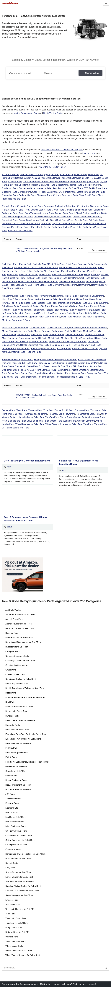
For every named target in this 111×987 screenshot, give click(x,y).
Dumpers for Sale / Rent (94, 223)
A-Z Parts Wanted (10, 174)
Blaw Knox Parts (47, 185)
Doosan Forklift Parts (61, 217)
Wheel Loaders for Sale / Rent (29, 424)
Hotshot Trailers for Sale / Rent (48, 299)
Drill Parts (93, 220)
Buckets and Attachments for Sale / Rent (38, 188)
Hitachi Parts (70, 296)
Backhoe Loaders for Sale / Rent (38, 181)
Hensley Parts (31, 296)
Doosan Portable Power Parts (87, 217)
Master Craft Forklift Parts (70, 331)
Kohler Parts (38, 310)
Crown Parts (58, 210)
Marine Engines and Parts (26, 113)
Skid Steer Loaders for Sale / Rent (55, 366)
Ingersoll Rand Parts (47, 303)
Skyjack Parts (95, 366)
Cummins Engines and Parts (78, 210)
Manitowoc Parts (37, 328)
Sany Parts (37, 363)
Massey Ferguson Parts (45, 331)
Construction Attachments (89, 206)
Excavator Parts (85, 264)
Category (48, 73)
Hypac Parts (82, 299)
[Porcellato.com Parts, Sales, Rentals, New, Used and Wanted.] (10, 3)
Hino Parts (58, 296)
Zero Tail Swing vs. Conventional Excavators (27, 461)
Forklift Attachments (28, 274)
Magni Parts (98, 317)
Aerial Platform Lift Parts (31, 174)
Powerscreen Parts (11, 359)
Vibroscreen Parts (96, 417)
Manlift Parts (24, 320)
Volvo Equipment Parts (38, 421)
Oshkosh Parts (9, 348)
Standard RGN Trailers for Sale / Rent (60, 370)
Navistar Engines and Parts (15, 341)
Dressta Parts (80, 220)
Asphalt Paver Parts (56, 178)
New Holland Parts (38, 341)
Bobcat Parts (62, 185)
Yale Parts (88, 424)
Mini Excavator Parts (94, 334)
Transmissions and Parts (35, 414)
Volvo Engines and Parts (14, 421)
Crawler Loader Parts (40, 210)
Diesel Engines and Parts (20, 217)
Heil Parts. (19, 288)
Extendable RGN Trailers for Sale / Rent (78, 267)
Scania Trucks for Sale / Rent (71, 363)
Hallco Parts (71, 285)
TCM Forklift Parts (27, 377)
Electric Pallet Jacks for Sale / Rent (36, 264)
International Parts (66, 303)
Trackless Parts (82, 410)
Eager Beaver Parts (26, 227)
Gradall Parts (8, 285)
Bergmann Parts (91, 181)
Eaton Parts (82, 227)
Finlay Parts (60, 271)
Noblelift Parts (55, 341)
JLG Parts (103, 303)
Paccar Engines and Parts (43, 348)
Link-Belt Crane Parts (95, 313)
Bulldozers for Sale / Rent (70, 188)
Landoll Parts (37, 313)
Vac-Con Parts (52, 417)
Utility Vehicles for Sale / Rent (30, 417)
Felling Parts (33, 271)
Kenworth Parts (97, 306)
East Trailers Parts (66, 227)
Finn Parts (72, 271)
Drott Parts (46, 223)
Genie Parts (64, 281)
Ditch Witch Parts (42, 217)
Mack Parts (66, 317)
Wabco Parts (56, 421)
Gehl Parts (73, 278)
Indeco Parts (30, 303)
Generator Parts (9, 281)
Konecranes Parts (83, 310)
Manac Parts (8, 328)
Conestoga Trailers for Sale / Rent (60, 206)
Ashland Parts (38, 178)
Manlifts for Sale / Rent (57, 328)
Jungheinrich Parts (29, 306)
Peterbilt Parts (18, 352)
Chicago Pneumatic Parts (65, 195)
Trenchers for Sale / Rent (88, 414)
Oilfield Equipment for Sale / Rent (60, 345)
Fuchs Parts (47, 278)
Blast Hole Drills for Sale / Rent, (23, 185)
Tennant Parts (8, 410)
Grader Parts (46, 285)
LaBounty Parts (9, 313)
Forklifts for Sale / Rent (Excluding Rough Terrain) (76, 274)
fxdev (9, 467)
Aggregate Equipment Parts (57, 174)
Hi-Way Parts (46, 296)
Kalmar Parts (57, 306)
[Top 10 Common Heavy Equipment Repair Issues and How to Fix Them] (26, 512)
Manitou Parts (21, 328)
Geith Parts (84, 278)
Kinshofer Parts (9, 310)
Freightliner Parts (16, 278)
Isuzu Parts (81, 303)
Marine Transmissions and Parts (17, 331)
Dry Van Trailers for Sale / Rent (67, 223)
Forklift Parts (45, 274)
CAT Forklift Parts (66, 192)
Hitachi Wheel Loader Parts (91, 296)
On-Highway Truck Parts (89, 345)
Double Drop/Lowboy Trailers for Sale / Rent (40, 220)
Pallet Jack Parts (10, 264)
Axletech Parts (15, 181)
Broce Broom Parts (92, 185)
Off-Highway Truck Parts (74, 341)
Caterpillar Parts (10, 195)
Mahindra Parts (9, 320)
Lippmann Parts (36, 317)
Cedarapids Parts (27, 195)
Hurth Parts (69, 299)
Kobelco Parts (24, 310)
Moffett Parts (54, 338)
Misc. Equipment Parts (13, 338)
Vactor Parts (66, 417)
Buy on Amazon (98, 250)
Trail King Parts (15, 414)
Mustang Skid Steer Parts (73, 338)
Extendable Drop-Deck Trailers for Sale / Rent (36, 267)
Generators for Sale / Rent (30, 281)
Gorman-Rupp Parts (95, 281)
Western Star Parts (86, 421)
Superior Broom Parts (45, 373)
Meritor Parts (23, 334)
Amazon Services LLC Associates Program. (62, 150)
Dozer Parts (67, 220)
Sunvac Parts (27, 373)
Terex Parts (21, 410)
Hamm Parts (84, 285)
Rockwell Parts (9, 363)
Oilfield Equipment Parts (31, 345)
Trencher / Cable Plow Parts (61, 414)
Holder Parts (27, 299)
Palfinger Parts (64, 348)
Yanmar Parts (100, 424)
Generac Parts (98, 278)
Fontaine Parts (85, 271)
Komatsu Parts (67, 310)
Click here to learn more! (84, 984)
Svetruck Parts (63, 373)
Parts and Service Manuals (85, 348)
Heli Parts (19, 296)
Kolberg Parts (52, 310)
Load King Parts (52, 317)
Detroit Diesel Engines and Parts (84, 213)
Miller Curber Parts (75, 334)
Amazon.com (88, 153)
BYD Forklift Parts (92, 188)
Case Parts (52, 192)
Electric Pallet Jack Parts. (20, 230)
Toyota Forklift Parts (64, 410)
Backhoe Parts (62, 181)
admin (64, 470)
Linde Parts (78, 313)
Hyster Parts (95, 299)
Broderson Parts (10, 188)
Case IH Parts (39, 192)
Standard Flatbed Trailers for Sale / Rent (21, 370)
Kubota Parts (99, 310)
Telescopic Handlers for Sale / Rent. (73, 377)
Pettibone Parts (33, 352)
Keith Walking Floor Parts (77, 306)
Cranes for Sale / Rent (18, 210)
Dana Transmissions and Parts (39, 213)
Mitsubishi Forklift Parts (36, 338)
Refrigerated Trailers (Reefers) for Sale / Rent (55, 359)
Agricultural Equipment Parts (85, 174)
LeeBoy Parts (50, 313)
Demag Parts (61, 213)
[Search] (106, 968)
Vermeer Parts (80, 417)
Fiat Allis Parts (47, 271)
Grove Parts (58, 285)
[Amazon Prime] (80, 251)
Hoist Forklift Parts (11, 299)
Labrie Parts (24, 313)
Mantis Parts (75, 328)
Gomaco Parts (78, 281)
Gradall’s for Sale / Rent (27, 285)
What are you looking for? (20, 73)
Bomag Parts (75, 185)
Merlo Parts (36, 334)
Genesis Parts (51, 281)
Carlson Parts (24, 192)
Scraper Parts (92, 363)
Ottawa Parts (23, 348)
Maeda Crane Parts (82, 317)
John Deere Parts (10, 306)
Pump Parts (27, 359)
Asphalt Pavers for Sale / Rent (80, 178)
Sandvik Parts (24, 363)
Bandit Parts (76, 181)
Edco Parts (94, 227)
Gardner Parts (60, 278)
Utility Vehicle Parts (52, 113)
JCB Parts (93, 303)
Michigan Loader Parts (53, 334)
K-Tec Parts (44, 306)
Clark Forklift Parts (88, 195)
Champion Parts (44, 195)
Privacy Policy (44, 167)
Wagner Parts (69, 421)
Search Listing (92, 73)
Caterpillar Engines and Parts (90, 192)
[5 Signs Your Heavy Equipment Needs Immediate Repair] (81, 456)
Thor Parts (48, 410)
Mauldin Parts (89, 331)
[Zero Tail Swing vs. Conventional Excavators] (26, 456)
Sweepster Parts (94, 373)
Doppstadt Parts (9, 220)
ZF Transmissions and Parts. (16, 428)
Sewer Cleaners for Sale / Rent (23, 366)
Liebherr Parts (65, 313)
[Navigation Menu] (106, 3)
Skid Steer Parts (80, 366)
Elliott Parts (71, 264)
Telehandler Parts (45, 377)
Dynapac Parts (9, 227)
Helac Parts (7, 296)
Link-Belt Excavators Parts (14, 317)
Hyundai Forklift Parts (12, 303)
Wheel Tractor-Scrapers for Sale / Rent (63, 424)
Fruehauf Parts (33, 278)
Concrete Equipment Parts (30, 206)
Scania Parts (50, 363)
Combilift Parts (9, 206)
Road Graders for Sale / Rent (92, 359)
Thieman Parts (35, 410)
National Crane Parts (96, 338)
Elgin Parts (59, 264)
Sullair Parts (13, 373)
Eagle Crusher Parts (47, 227)
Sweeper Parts (78, 373)
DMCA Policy (59, 167)
